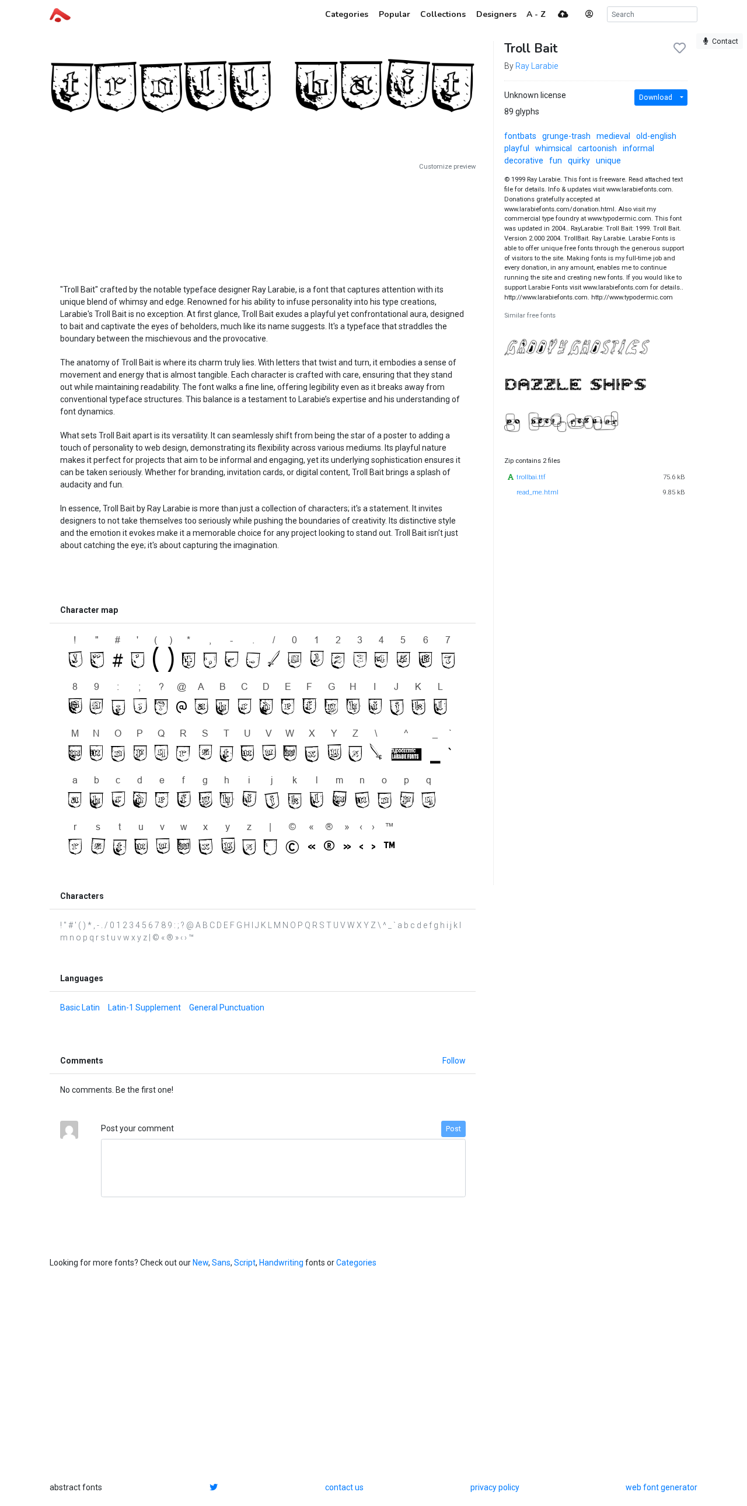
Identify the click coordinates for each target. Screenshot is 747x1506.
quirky (579, 160)
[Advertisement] (263, 223)
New (200, 1262)
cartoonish (597, 148)
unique (608, 160)
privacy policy (494, 1487)
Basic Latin (80, 1007)
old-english (656, 136)
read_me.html (537, 492)
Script (245, 1262)
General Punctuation (226, 1007)
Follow (454, 1060)
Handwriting (281, 1262)
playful (516, 148)
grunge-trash (566, 136)
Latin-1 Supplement (144, 1007)
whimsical (553, 148)
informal (638, 148)
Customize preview (447, 166)
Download (655, 97)
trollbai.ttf (531, 477)
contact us (344, 1487)
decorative (523, 160)
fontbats (520, 136)
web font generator (661, 1487)
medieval (613, 136)
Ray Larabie (536, 66)
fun (555, 160)
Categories (356, 1262)
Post (453, 1129)
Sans (221, 1262)
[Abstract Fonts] (60, 14)
